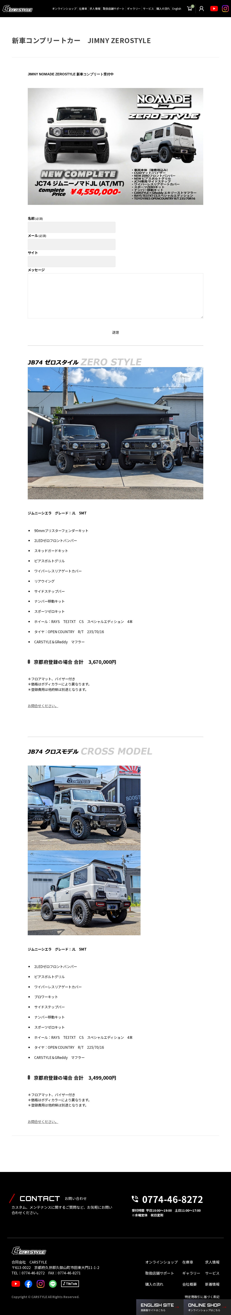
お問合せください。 (43, 705)
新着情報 (212, 1284)
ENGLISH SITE (157, 1307)
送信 (115, 332)
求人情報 (95, 8)
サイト (33, 252)
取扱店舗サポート (114, 8)
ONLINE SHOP (204, 1307)
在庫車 (83, 8)
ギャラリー (134, 8)
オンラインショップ (64, 8)
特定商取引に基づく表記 (202, 1296)
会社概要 (189, 1284)
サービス (148, 8)
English (176, 8)
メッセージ (36, 269)
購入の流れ (163, 8)
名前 (35, 218)
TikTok (71, 1283)
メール (37, 235)
